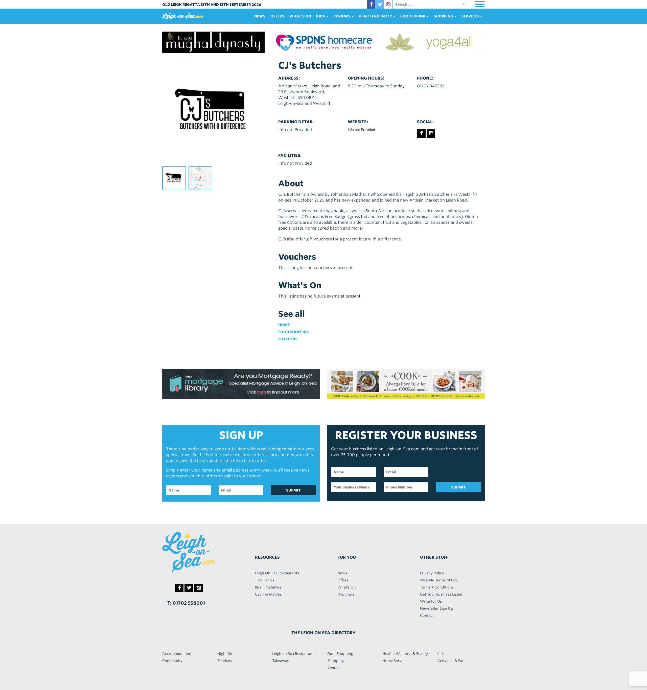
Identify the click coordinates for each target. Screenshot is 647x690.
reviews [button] (342, 16)
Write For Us (431, 601)
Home (284, 325)
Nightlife (224, 654)
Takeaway (280, 661)
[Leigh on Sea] (199, 552)
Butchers (287, 339)
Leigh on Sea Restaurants (293, 654)
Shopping (335, 661)
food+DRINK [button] (413, 16)
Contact (427, 615)
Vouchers (345, 594)
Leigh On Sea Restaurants (277, 573)
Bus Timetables (268, 587)
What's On (300, 16)
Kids (441, 654)
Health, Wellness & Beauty (405, 654)
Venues (333, 668)
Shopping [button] (444, 16)
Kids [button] (321, 16)
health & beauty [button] (376, 16)
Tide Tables (264, 580)
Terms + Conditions (437, 587)
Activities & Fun (451, 661)
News (259, 16)
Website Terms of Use (439, 580)
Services (224, 661)
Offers (277, 16)
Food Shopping (293, 332)
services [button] (470, 16)
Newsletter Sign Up (436, 608)
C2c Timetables (268, 594)
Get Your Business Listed (441, 594)
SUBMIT (293, 490)
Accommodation (176, 654)
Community (172, 661)
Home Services (395, 661)
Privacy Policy (432, 573)
